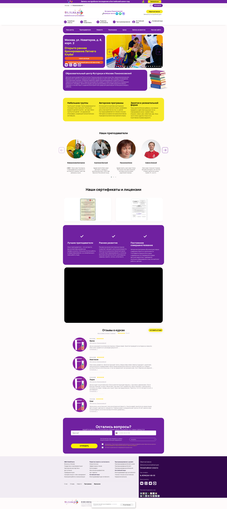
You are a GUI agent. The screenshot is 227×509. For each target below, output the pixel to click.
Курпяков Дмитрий (101, 163)
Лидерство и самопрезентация (73, 466)
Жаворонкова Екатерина (76, 163)
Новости (100, 30)
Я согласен (127, 505)
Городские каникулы (121, 477)
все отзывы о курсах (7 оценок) (113, 333)
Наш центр (70, 30)
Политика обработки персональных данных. (116, 445)
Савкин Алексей (151, 163)
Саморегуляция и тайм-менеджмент (75, 474)
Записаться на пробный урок (149, 465)
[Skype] (156, 496)
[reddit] (156, 493)
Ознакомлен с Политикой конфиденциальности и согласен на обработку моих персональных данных (130, 445)
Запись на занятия (138, 30)
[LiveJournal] (144, 496)
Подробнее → (94, 349)
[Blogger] (151, 493)
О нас (66, 484)
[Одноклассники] (144, 493)
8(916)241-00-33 (109, 13)
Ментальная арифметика (97, 470)
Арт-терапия (93, 472)
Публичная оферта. (132, 445)
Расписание (112, 30)
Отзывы (72, 484)
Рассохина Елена (126, 163)
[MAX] (79, 64)
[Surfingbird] (146, 496)
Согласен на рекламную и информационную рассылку (118, 447)
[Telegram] (75, 64)
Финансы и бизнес (69, 464)
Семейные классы (70, 21)
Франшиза (157, 5)
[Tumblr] (149, 496)
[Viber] (151, 496)
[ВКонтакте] (66, 64)
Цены (124, 30)
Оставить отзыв (155, 330)
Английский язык (140, 21)
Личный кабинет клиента (149, 468)
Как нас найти (156, 30)
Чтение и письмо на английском (124, 474)
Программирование (123, 22)
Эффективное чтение (96, 466)
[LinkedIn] (141, 496)
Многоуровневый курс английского (125, 472)
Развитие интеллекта (104, 21)
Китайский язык (157, 21)
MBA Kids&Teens (88, 21)
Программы (88, 484)
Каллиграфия (93, 468)
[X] (149, 493)
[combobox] (117, 433)
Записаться (152, 14)
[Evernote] (154, 493)
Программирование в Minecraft (124, 468)
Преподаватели (85, 30)
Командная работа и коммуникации (74, 477)
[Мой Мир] (146, 493)
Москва (67, 5)
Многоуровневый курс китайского (99, 477)
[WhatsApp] (70, 64)
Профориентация (69, 472)
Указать (133, 439)
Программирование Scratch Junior (125, 464)
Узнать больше (84, 58)
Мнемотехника (94, 464)
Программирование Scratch (123, 466)
